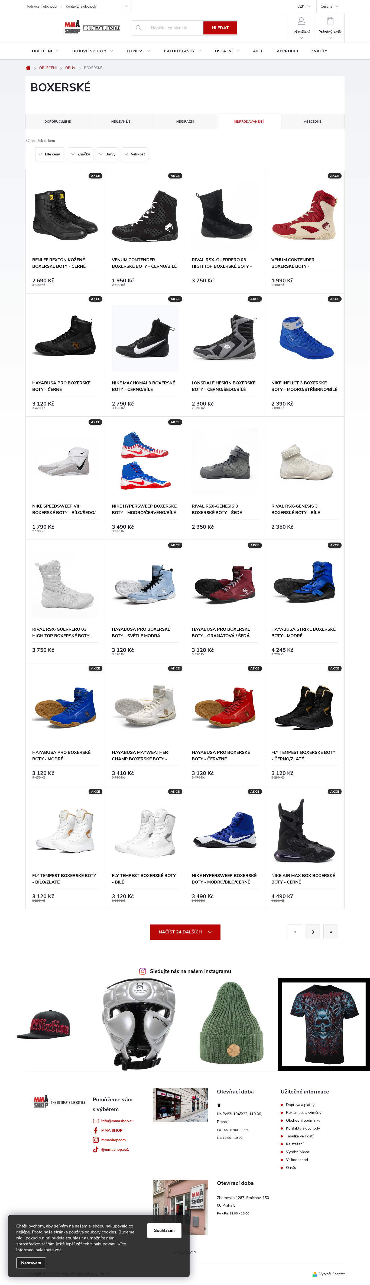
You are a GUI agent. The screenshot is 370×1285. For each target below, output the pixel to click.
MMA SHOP (111, 1130)
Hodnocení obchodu (41, 6)
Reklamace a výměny (303, 1113)
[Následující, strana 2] (313, 931)
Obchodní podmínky (303, 1120)
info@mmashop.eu (117, 1121)
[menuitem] (45, 51)
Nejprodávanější (249, 121)
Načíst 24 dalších (181, 932)
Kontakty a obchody (81, 6)
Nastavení (31, 1263)
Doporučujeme (57, 121)
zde (58, 1250)
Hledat (220, 28)
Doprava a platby (300, 1105)
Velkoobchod (297, 1160)
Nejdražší (185, 121)
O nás (291, 1168)
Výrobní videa (297, 1152)
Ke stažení (294, 1144)
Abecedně (312, 121)
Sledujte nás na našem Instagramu (190, 971)
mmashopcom (113, 1140)
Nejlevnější (121, 121)
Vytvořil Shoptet (332, 1274)
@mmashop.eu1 (115, 1149)
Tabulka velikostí (299, 1136)
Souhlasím (164, 1230)
